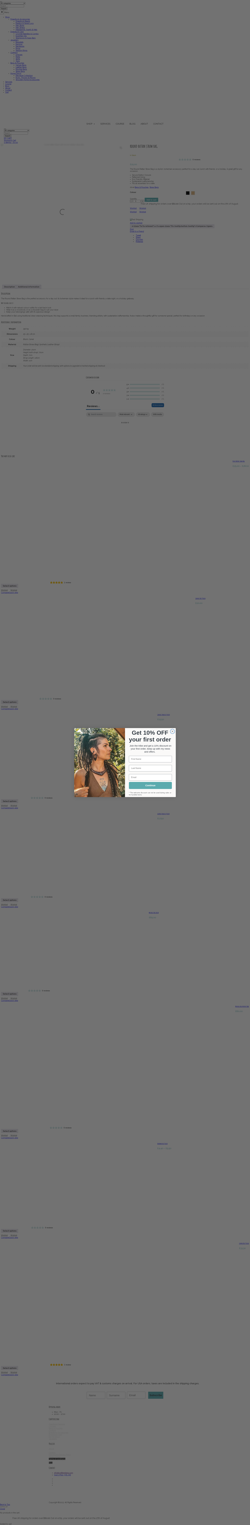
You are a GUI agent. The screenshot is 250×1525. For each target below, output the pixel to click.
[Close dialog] (172, 731)
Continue (150, 785)
